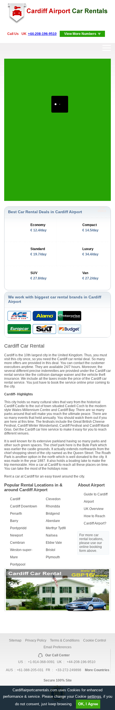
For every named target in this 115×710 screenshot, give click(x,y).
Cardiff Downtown (23, 506)
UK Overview (94, 509)
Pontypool (17, 564)
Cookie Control (94, 640)
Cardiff (15, 499)
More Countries (97, 670)
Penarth (16, 514)
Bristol (50, 550)
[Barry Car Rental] (57, 610)
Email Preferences (57, 647)
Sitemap (15, 640)
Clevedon (53, 499)
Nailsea (52, 535)
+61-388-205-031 (30, 670)
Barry (14, 521)
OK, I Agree (88, 704)
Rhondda (53, 506)
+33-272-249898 (68, 670)
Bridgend (53, 514)
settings (94, 696)
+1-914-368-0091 (41, 662)
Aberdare (53, 521)
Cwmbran (17, 543)
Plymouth (53, 557)
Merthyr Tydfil (56, 528)
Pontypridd (18, 528)
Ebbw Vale (54, 543)
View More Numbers (80, 34)
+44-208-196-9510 (42, 34)
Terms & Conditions (65, 640)
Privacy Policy (35, 640)
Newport (16, 535)
